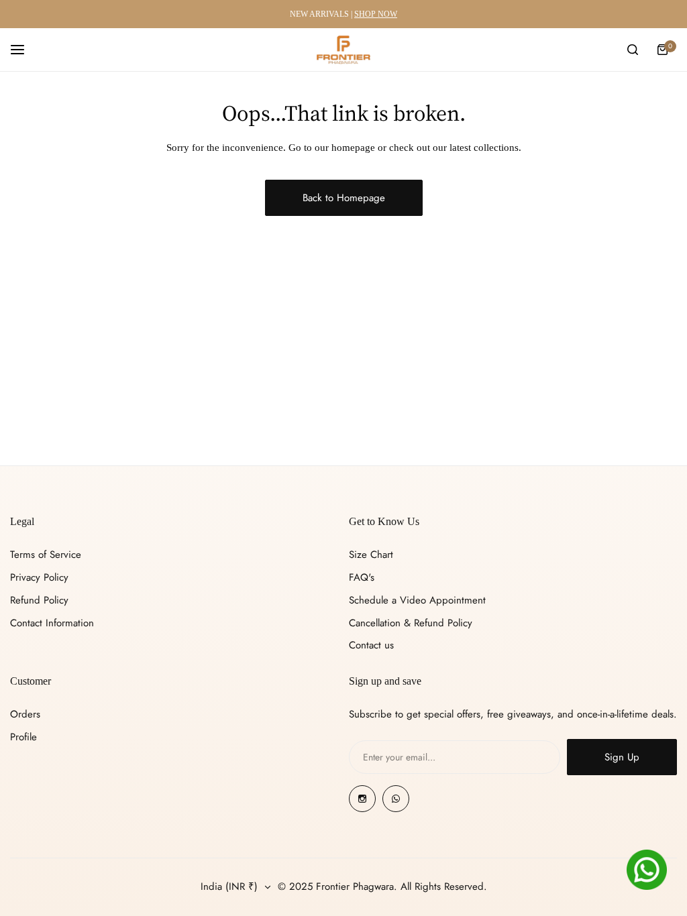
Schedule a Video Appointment (417, 600)
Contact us (371, 645)
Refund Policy (39, 600)
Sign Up (621, 757)
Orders (25, 714)
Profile (23, 737)
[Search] (632, 49)
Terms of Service (45, 554)
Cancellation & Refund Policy (410, 623)
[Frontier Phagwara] (343, 49)
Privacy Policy (39, 577)
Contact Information (52, 623)
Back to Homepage (344, 197)
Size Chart (371, 554)
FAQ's (361, 577)
